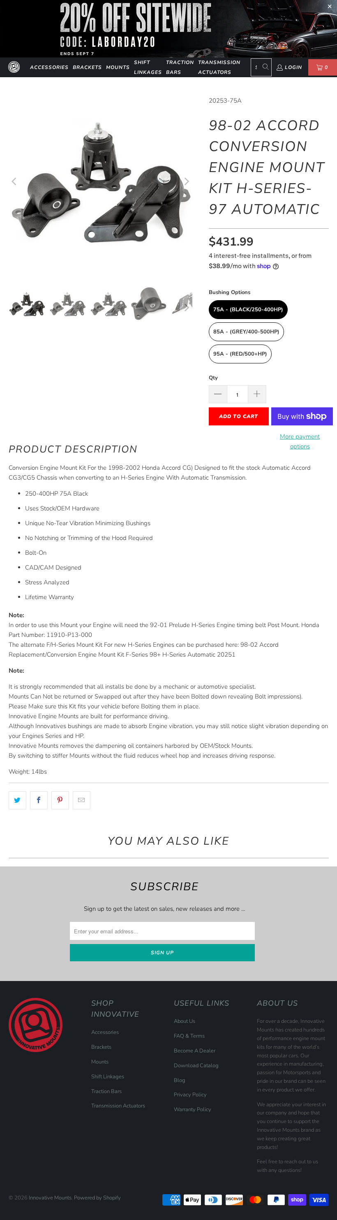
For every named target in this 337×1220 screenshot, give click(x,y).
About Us (184, 1021)
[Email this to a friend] (81, 800)
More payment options (300, 441)
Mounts (118, 67)
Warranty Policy (192, 1109)
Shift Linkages (148, 67)
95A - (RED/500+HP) (240, 354)
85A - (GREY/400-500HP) (246, 331)
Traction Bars (180, 67)
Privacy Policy (190, 1094)
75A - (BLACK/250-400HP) (248, 309)
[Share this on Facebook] (39, 800)
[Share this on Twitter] (17, 800)
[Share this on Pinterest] (60, 800)
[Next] (186, 181)
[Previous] (14, 181)
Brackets (87, 67)
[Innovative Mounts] (14, 67)
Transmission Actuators (219, 67)
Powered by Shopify (97, 1198)
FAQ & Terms (189, 1036)
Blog (179, 1080)
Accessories (49, 67)
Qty (213, 377)
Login (293, 67)
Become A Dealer (194, 1051)
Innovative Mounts (50, 1198)
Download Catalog (196, 1065)
